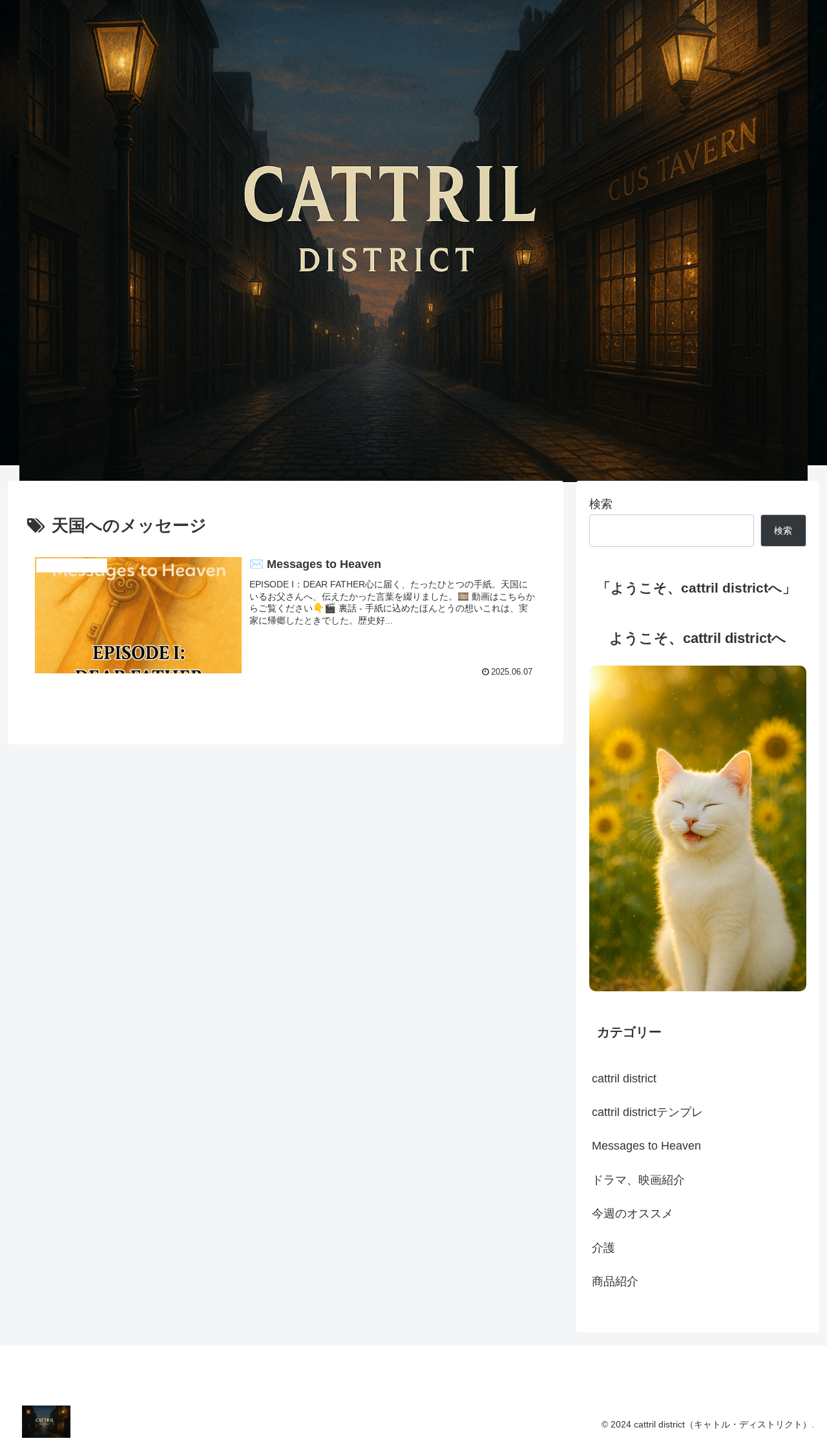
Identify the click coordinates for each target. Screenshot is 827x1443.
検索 (600, 504)
